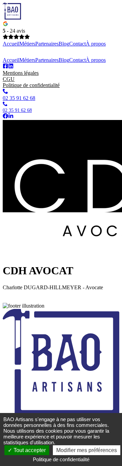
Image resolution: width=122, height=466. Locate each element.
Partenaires (47, 44)
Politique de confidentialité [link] (61, 459)
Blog (64, 44)
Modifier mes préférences (86, 450)
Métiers (27, 44)
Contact (77, 44)
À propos (96, 44)
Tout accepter (29, 450)
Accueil (11, 44)
